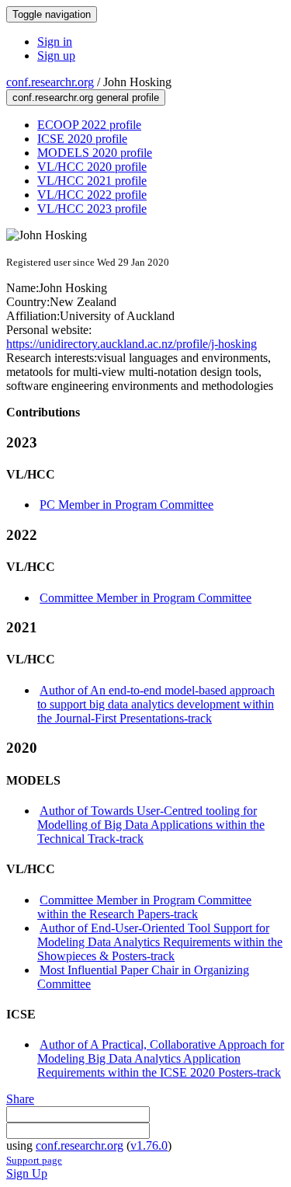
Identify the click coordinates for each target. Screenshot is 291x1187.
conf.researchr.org (50, 82)
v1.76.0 (149, 1145)
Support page (34, 1160)
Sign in (54, 41)
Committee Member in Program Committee (145, 597)
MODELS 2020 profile (94, 152)
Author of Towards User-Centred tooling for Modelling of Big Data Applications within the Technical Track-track (151, 824)
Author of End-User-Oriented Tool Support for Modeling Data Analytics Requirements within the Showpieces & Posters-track (159, 941)
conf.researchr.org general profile (85, 97)
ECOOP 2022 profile (89, 124)
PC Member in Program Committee (126, 504)
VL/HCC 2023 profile (92, 208)
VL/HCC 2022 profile (92, 194)
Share (20, 1098)
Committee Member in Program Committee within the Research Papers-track (144, 907)
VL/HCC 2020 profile (92, 166)
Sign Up (26, 1173)
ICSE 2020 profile (82, 138)
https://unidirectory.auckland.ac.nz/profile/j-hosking (131, 343)
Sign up (56, 55)
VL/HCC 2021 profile (92, 180)
